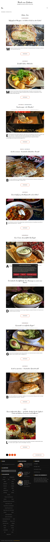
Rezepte (12, 525)
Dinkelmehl (5, 483)
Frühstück (22, 149)
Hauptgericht (5, 490)
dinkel (13, 481)
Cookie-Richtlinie (20, 276)
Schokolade (5, 529)
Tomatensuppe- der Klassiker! (25, 107)
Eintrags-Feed (36, 466)
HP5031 (12, 492)
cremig (13, 479)
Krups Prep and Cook (8, 507)
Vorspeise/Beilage (25, 235)
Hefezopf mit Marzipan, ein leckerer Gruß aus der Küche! (25, 20)
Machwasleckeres (8, 514)
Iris (28, 109)
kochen (5, 499)
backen (4, 479)
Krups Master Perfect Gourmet (8, 501)
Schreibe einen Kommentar (34, 109)
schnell (12, 527)
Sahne (5, 527)
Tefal (12, 532)
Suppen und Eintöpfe (28, 104)
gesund (5, 488)
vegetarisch (8, 534)
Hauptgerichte (25, 61)
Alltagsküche (12, 477)
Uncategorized (25, 278)
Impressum (30, 276)
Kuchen (5, 512)
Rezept (4, 525)
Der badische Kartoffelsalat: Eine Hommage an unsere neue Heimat (25, 281)
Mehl (14, 518)
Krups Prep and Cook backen (8, 510)
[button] (36, 265)
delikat (5, 481)
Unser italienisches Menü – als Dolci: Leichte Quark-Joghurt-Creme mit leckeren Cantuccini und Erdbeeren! (25, 412)
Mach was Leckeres (25, 2)
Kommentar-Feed (37, 469)
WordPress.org (37, 472)
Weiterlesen (25, 53)
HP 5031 (8, 494)
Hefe (13, 490)
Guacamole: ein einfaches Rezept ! (25, 325)
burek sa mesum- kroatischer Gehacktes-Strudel (25, 152)
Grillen (12, 488)
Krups (13, 499)
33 (14, 454)
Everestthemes (17, 540)
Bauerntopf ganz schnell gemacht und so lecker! (25, 195)
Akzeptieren (16, 274)
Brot (8, 479)
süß (4, 532)
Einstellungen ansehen (31, 274)
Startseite (3, 11)
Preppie (13, 523)
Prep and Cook (5, 523)
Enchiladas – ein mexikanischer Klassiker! (27, 473)
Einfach (12, 483)
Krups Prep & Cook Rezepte (9, 505)
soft (13, 529)
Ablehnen (23, 274)
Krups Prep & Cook (8, 503)
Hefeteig (5, 492)
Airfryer (4, 477)
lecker (12, 512)
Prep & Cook (12, 521)
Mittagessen (5, 521)
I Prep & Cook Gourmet (8, 496)
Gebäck (12, 485)
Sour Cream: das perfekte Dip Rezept (25, 238)
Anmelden (36, 463)
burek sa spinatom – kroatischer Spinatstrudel (25, 368)
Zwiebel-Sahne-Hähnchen (25, 63)
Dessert (25, 409)
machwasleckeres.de (6, 518)
